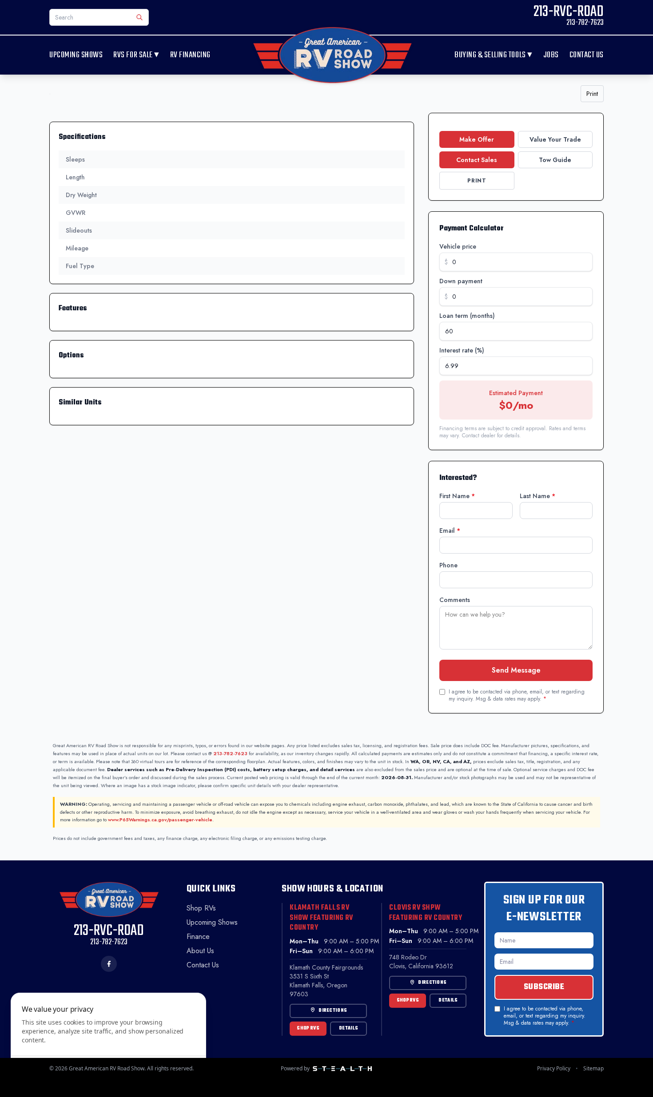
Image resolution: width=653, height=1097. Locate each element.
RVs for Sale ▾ (136, 55)
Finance (198, 936)
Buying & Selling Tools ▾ (493, 55)
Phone (448, 565)
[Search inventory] (139, 17)
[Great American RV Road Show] (332, 55)
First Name (457, 495)
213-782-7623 (230, 753)
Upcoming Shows (76, 55)
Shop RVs (201, 908)
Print (592, 93)
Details (348, 1028)
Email (449, 530)
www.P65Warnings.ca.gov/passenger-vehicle (160, 819)
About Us (200, 951)
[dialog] (108, 1039)
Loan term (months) (467, 315)
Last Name (537, 495)
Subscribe (544, 987)
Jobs (551, 55)
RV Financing (190, 55)
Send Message (516, 670)
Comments (454, 599)
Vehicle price (457, 246)
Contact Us (586, 55)
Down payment (460, 281)
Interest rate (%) (461, 350)
